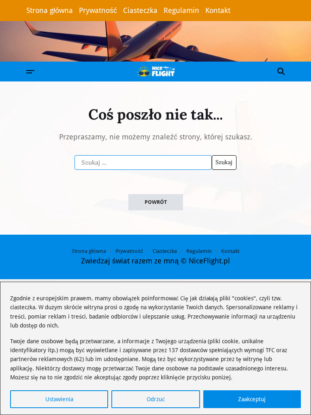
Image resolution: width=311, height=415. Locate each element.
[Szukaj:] (143, 162)
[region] (155, 348)
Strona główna (49, 10)
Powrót (156, 202)
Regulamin (181, 10)
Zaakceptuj (252, 399)
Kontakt (217, 10)
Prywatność (98, 10)
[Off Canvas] (30, 71)
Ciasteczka (140, 10)
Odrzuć (156, 399)
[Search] (281, 71)
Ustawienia (59, 399)
